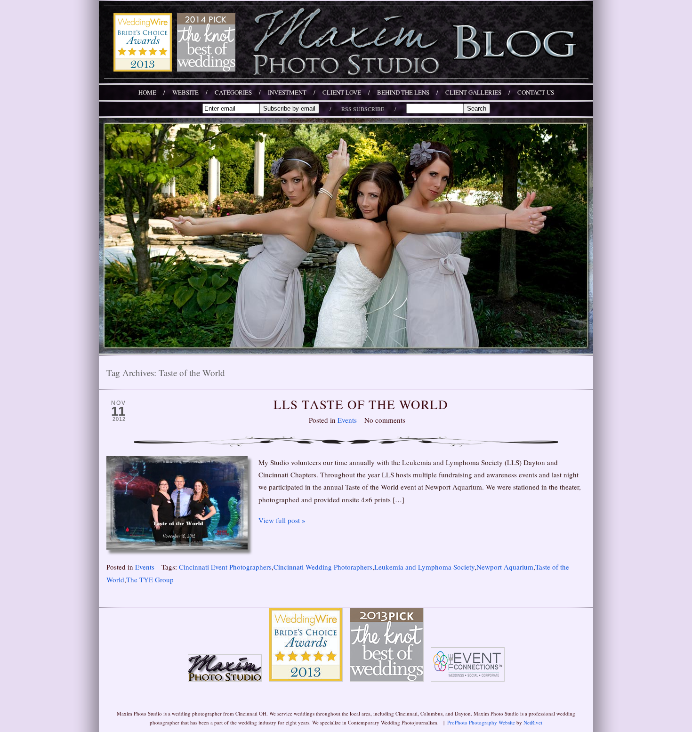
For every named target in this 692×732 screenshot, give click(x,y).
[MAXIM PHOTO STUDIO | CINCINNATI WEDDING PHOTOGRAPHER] (346, 80)
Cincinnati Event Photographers (225, 566)
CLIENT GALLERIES (473, 92)
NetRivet (532, 722)
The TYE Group (150, 579)
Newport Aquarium (504, 566)
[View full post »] (177, 503)
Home (147, 92)
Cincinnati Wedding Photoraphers (323, 566)
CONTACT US (535, 92)
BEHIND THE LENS (403, 92)
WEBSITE (185, 92)
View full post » (282, 520)
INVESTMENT (287, 92)
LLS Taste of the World (361, 404)
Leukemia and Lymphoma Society (424, 566)
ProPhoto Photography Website (481, 722)
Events (347, 420)
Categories (233, 92)
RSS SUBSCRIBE (362, 109)
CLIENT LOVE (341, 92)
